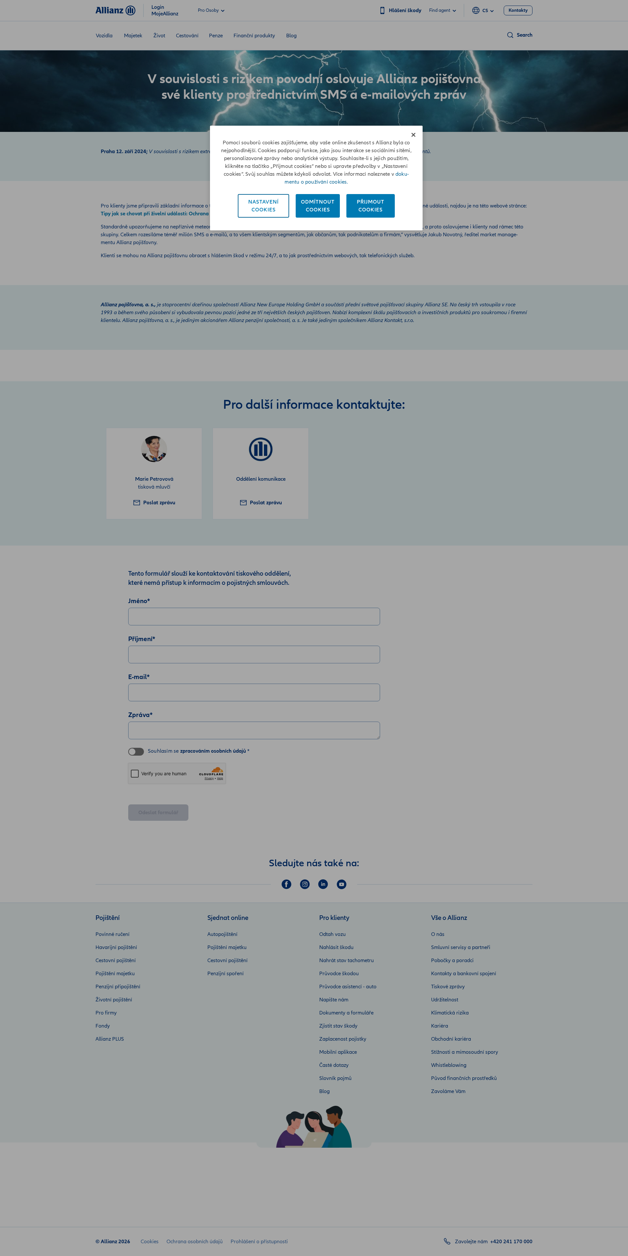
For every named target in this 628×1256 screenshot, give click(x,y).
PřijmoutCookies (370, 206)
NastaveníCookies (263, 206)
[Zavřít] (413, 135)
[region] (316, 178)
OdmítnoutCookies (318, 206)
